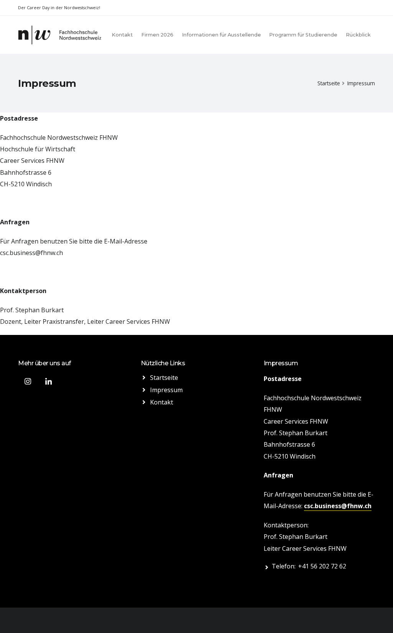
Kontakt (122, 35)
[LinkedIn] (48, 381)
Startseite (328, 83)
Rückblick (358, 35)
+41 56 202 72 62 (322, 566)
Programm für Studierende (303, 35)
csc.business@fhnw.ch (31, 253)
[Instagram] (27, 381)
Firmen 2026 (157, 35)
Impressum (166, 390)
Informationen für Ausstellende (221, 35)
